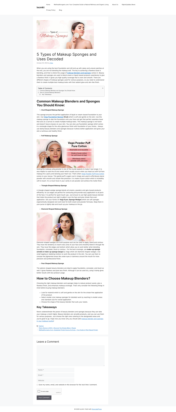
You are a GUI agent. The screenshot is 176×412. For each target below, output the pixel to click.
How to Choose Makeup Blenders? (50, 92)
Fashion (41, 326)
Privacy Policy (50, 10)
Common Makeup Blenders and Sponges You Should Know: (57, 90)
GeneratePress (97, 409)
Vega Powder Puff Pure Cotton (92, 174)
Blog (60, 10)
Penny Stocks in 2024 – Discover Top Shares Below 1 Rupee (57, 328)
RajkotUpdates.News (128, 4)
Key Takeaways (46, 94)
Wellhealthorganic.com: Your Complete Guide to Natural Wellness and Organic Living (81, 4)
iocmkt (40, 7)
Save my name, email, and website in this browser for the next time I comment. (68, 385)
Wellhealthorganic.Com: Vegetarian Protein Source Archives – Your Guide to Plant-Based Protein (68, 330)
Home (48, 4)
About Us (115, 4)
